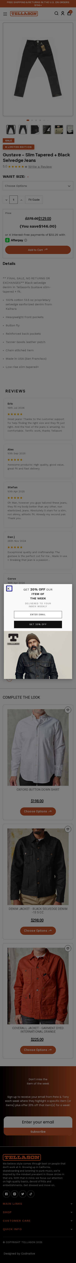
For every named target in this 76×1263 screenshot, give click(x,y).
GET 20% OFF (38, 624)
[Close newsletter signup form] (9, 588)
